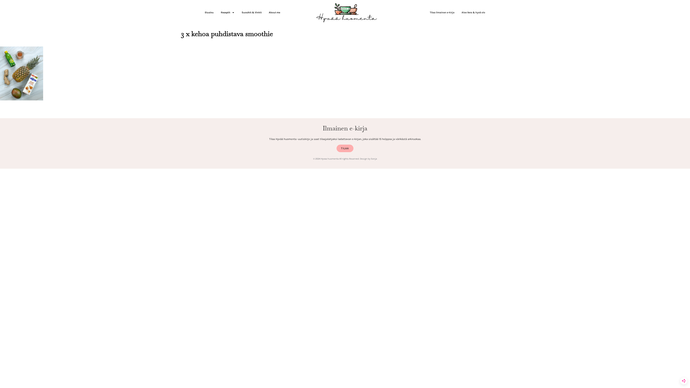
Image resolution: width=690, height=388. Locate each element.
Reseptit (225, 12)
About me (274, 12)
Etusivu (209, 12)
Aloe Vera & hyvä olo (473, 12)
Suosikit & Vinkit (252, 12)
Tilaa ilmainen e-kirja (442, 12)
